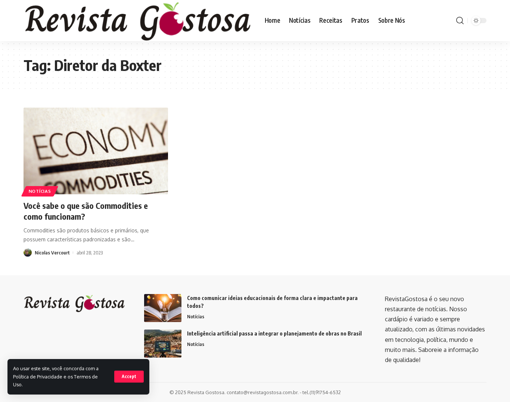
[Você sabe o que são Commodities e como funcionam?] (96, 151)
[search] (460, 20)
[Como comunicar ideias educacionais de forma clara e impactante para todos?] (162, 308)
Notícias (40, 191)
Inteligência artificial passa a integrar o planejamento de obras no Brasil (274, 333)
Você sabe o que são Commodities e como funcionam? (86, 211)
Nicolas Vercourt (52, 253)
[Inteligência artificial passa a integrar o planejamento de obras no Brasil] (162, 344)
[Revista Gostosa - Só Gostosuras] (138, 20)
